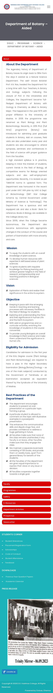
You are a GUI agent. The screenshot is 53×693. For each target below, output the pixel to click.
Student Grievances (14, 541)
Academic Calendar (15, 581)
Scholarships (11, 549)
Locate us (11, 671)
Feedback (9, 562)
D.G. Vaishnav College (27, 683)
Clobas (39, 690)
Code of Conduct (13, 554)
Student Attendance (14, 558)
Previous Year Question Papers (19, 576)
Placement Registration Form (18, 545)
